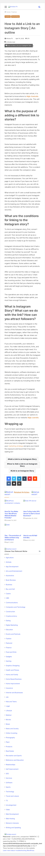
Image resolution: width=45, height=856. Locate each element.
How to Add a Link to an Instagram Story (22, 465)
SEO (7, 773)
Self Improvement (12, 769)
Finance (8, 647)
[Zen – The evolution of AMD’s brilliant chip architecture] (13, 528)
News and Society (12, 728)
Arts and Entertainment (14, 571)
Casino (8, 593)
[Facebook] (9, 478)
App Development (12, 566)
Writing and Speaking (13, 827)
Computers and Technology (15, 607)
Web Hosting (10, 818)
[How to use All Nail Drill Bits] (31, 528)
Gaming (8, 661)
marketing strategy (16, 446)
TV (7, 800)
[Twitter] (14, 478)
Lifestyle (9, 710)
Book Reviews (11, 580)
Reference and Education (15, 760)
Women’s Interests (12, 823)
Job (7, 697)
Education (9, 629)
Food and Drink (11, 652)
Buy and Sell (10, 589)
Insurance (9, 688)
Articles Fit (9, 38)
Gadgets (9, 656)
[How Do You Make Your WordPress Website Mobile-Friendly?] (13, 504)
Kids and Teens (11, 701)
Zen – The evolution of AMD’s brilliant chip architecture (13, 538)
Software (9, 782)
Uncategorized (11, 805)
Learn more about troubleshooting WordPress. (19, 850)
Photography (10, 737)
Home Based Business (14, 679)
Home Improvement (13, 683)
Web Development (12, 814)
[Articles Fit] (12, 7)
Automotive (10, 575)
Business (9, 584)
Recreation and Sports (14, 755)
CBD (7, 598)
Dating (8, 620)
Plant (8, 742)
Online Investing (11, 733)
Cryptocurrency (11, 616)
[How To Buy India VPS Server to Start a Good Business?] (31, 504)
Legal (8, 706)
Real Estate (10, 751)
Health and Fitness (12, 670)
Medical (8, 715)
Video (8, 809)
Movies (8, 719)
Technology (15, 16)
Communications (12, 602)
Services (9, 778)
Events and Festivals (13, 634)
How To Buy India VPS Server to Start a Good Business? (31, 513)
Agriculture (10, 557)
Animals (8, 562)
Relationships (10, 764)
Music (8, 724)
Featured (9, 643)
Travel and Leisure (12, 796)
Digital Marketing (12, 625)
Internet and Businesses (14, 692)
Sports (8, 787)
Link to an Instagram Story (23, 471)
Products (9, 746)
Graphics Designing (12, 665)
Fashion (14, 12)
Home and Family (12, 674)
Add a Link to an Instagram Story (23, 459)
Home (8, 12)
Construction (10, 611)
